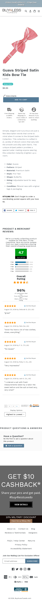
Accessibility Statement (21, 548)
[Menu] (39, 11)
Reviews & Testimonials (15, 533)
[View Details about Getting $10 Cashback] (21, 507)
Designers (32, 533)
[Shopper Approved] (21, 591)
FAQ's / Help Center (16, 541)
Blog (33, 529)
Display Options (16, 410)
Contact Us (23, 529)
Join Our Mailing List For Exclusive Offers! (21, 556)
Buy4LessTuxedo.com (23, 598)
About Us (11, 529)
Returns (31, 541)
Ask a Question (15, 446)
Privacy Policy (21, 545)
